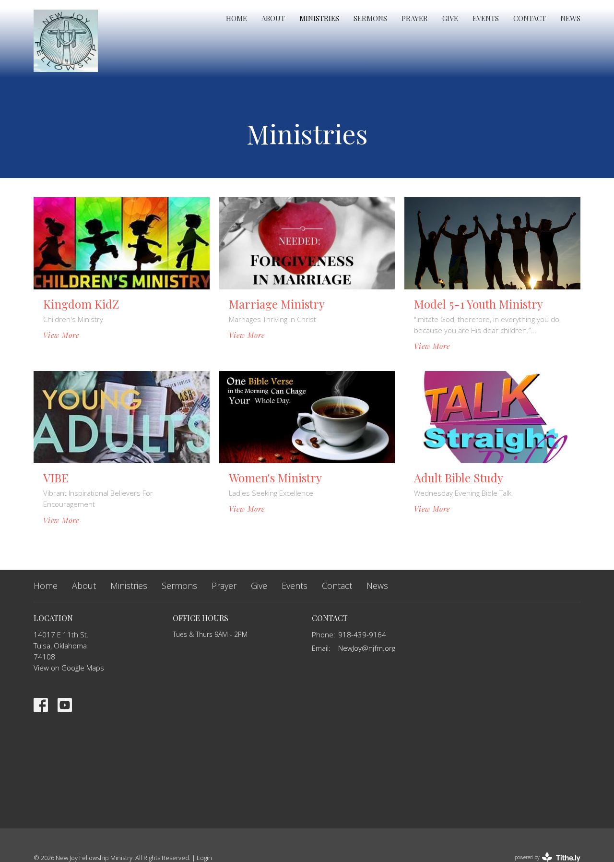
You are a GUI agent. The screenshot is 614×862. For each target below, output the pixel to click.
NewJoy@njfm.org (366, 648)
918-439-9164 (362, 634)
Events (485, 18)
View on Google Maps (69, 667)
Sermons (370, 18)
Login (204, 857)
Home (236, 18)
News (570, 18)
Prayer (414, 18)
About (273, 18)
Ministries (319, 18)
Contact (529, 18)
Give (450, 18)
